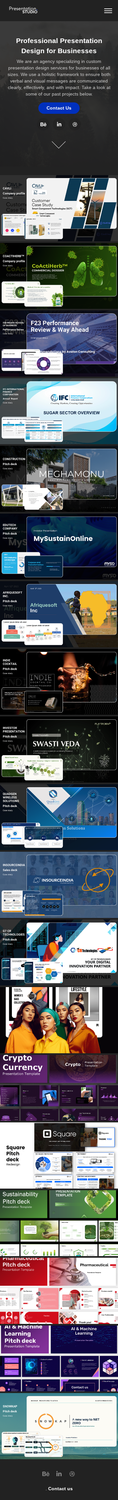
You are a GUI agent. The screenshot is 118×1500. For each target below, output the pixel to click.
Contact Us (59, 108)
